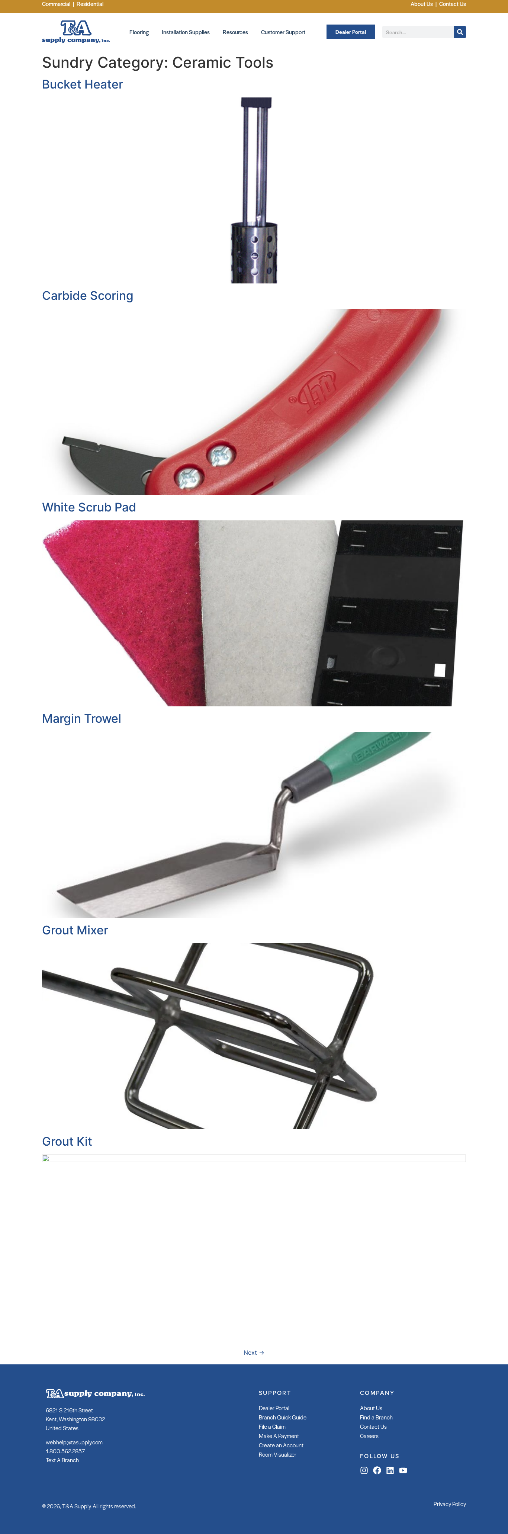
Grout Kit (67, 1141)
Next (254, 1352)
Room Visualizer (277, 1454)
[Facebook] (377, 1470)
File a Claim (272, 1426)
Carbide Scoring (88, 295)
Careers (369, 1436)
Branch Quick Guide (282, 1417)
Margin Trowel (81, 718)
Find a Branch (376, 1417)
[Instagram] (364, 1470)
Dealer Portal (274, 1408)
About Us (371, 1408)
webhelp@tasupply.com (74, 1442)
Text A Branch (62, 1460)
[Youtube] (403, 1470)
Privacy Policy (450, 1504)
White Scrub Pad (89, 507)
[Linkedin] (390, 1470)
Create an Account (281, 1445)
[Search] (460, 32)
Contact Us (373, 1426)
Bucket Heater (82, 84)
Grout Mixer (75, 930)
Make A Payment (279, 1436)
